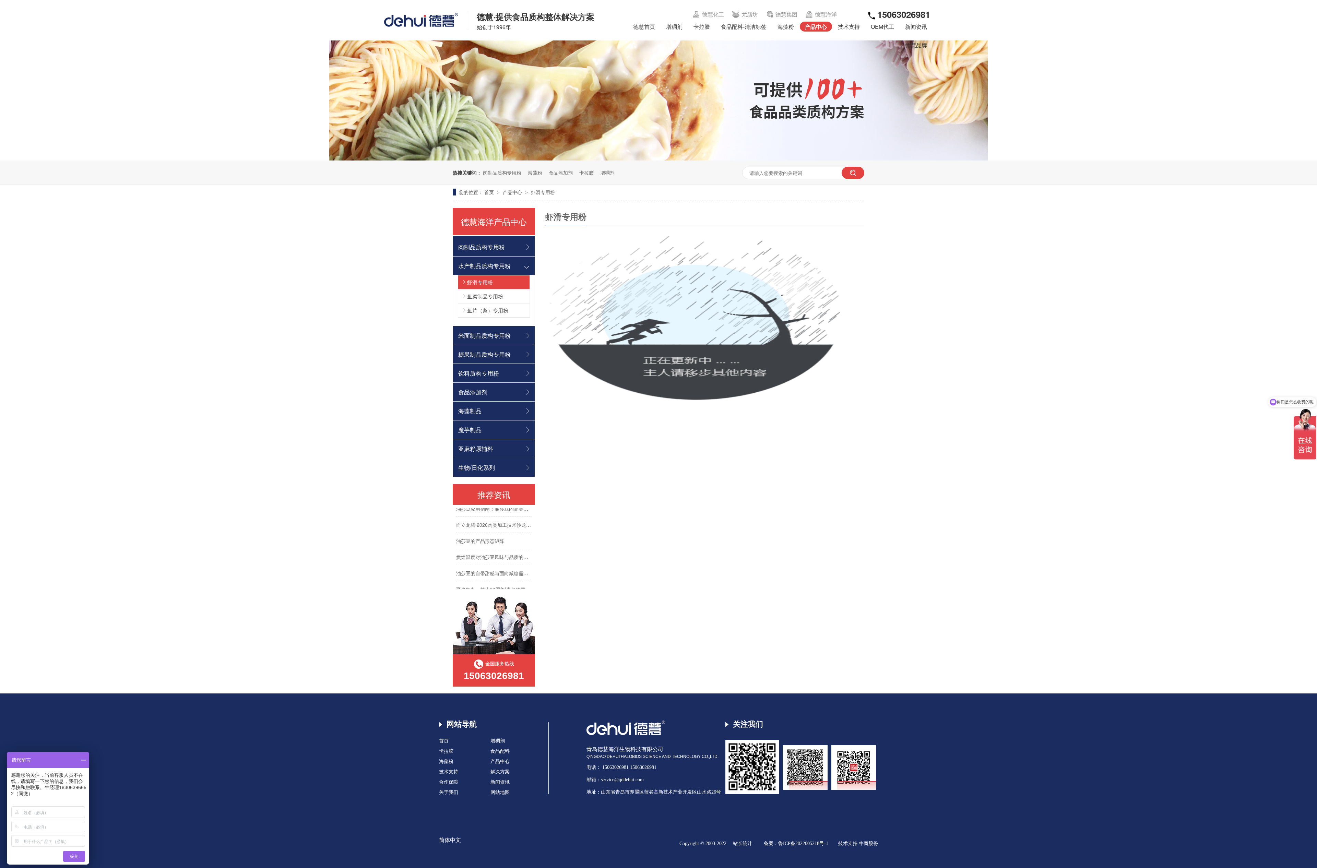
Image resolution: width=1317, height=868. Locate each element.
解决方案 (500, 771)
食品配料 (500, 751)
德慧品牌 (916, 45)
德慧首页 (644, 27)
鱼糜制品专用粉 (485, 296)
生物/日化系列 (476, 467)
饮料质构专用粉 (478, 373)
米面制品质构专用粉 (484, 335)
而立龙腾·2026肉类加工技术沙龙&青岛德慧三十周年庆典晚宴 (521, 513)
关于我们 (448, 792)
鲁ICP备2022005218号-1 (803, 843)
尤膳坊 (749, 14)
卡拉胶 (701, 27)
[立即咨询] (704, 317)
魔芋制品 (470, 429)
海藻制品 (470, 410)
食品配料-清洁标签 (744, 27)
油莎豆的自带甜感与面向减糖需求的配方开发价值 (509, 562)
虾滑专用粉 (543, 192)
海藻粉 (786, 27)
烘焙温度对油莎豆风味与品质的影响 (494, 546)
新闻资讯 (916, 27)
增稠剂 (674, 27)
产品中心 (816, 27)
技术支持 (849, 27)
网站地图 (500, 792)
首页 (489, 192)
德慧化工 (713, 14)
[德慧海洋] (625, 733)
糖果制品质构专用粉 (484, 354)
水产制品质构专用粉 (484, 265)
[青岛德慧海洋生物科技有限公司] (421, 20)
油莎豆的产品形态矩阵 (480, 529)
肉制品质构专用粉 (502, 172)
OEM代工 (882, 27)
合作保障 (448, 782)
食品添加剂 (561, 172)
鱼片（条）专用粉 (487, 310)
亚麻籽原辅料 (475, 448)
